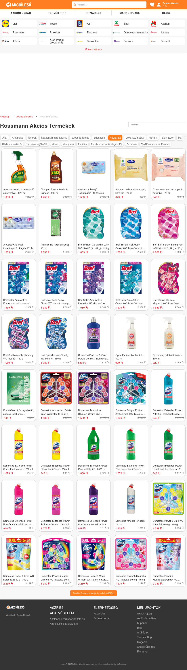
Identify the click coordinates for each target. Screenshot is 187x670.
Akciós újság (21, 13)
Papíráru (82, 144)
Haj (180, 137)
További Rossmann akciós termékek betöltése (93, 592)
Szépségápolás (80, 137)
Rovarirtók (132, 144)
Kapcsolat (99, 613)
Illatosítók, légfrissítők (36, 144)
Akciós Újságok (146, 646)
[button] (184, 138)
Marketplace (130, 13)
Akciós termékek (24, 116)
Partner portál (101, 618)
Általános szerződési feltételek (67, 619)
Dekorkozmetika (134, 137)
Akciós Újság (144, 613)
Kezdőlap (5, 116)
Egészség (99, 137)
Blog (166, 13)
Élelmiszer (168, 137)
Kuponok (142, 623)
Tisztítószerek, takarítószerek (155, 144)
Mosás (55, 144)
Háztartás (115, 137)
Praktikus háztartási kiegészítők (106, 144)
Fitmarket (93, 13)
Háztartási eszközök (12, 144)
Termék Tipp (144, 637)
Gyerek (32, 137)
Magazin (142, 642)
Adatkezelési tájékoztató (64, 623)
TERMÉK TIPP (57, 13)
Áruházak (142, 632)
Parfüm (153, 137)
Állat (4, 137)
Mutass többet (93, 49)
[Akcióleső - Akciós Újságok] (19, 4)
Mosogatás (68, 144)
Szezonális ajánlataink (54, 137)
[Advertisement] (93, 82)
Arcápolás (17, 137)
